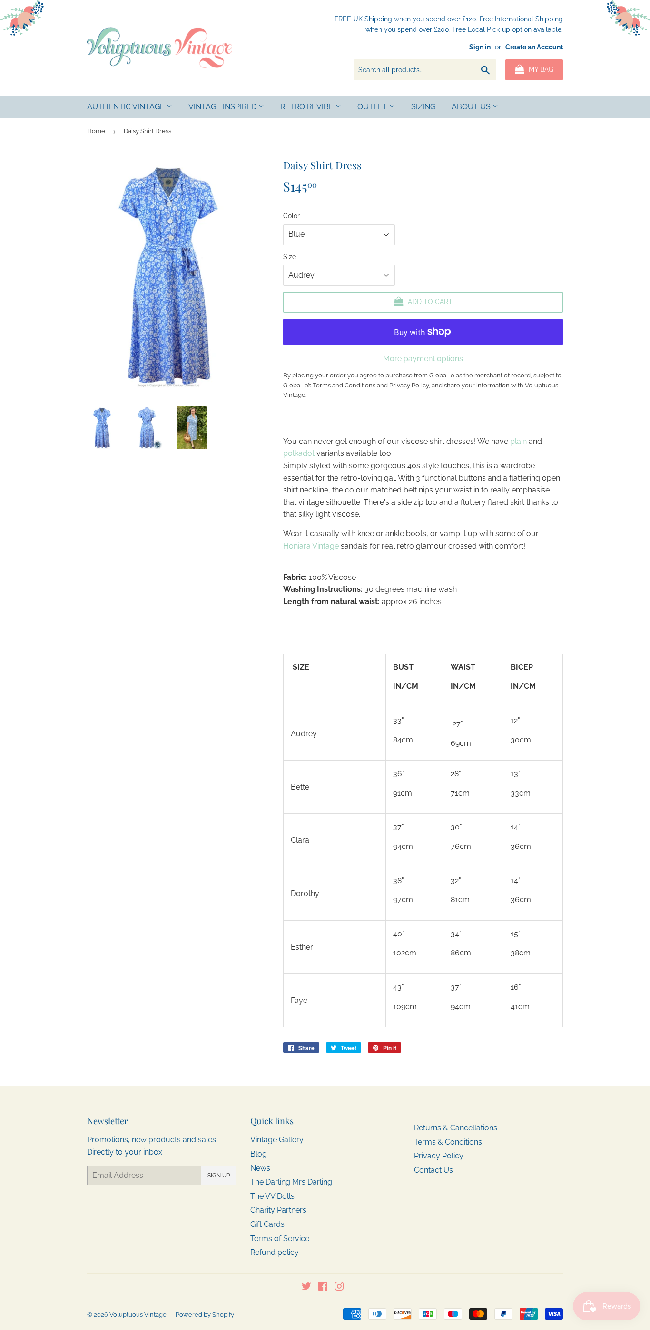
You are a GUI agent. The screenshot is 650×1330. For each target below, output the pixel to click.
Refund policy (274, 1252)
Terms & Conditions (448, 1142)
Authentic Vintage (127, 106)
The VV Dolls (272, 1196)
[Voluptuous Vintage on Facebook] (323, 1287)
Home (96, 131)
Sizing (423, 106)
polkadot (299, 453)
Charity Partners (278, 1209)
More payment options (423, 358)
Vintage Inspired (223, 106)
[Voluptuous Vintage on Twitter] (306, 1287)
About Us (472, 106)
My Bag (540, 69)
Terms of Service (279, 1238)
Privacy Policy (438, 1155)
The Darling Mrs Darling (291, 1181)
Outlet (373, 106)
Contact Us (433, 1170)
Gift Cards (267, 1224)
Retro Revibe (307, 106)
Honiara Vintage (311, 545)
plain (518, 441)
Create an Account (534, 47)
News (260, 1168)
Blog (258, 1153)
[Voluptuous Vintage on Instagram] (339, 1287)
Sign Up (218, 1175)
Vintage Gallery (277, 1139)
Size (289, 256)
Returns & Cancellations (455, 1127)
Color (291, 216)
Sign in (480, 47)
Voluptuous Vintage (138, 1314)
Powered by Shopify (205, 1314)
